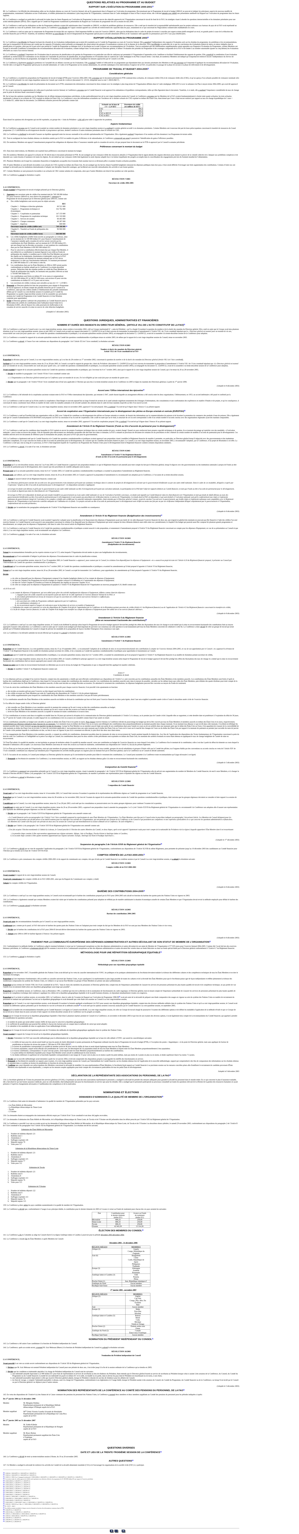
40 (142, 1230)
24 (143, 389)
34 (161, 952)
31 (144, 854)
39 (162, 1096)
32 (144, 890)
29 (136, 766)
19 (152, 6)
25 (184, 410)
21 (148, 68)
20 (148, 37)
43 (161, 1451)
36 (79, 1005)
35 (119, 996)
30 (161, 843)
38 (170, 1075)
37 (70, 1044)
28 (146, 619)
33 (210, 941)
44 (132, 1460)
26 (175, 425)
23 (184, 324)
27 (161, 515)
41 (152, 1338)
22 (66, 226)
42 (184, 1389)
